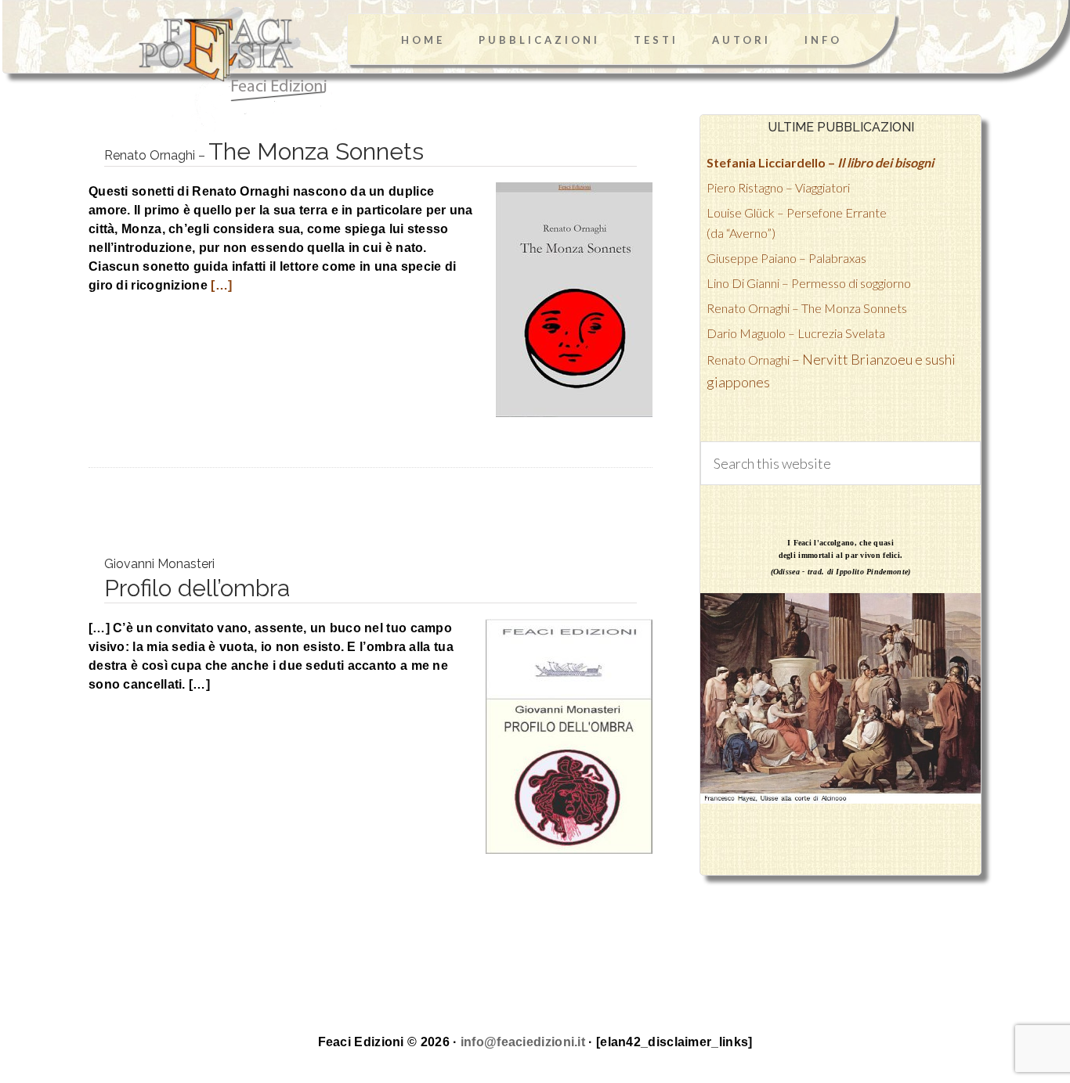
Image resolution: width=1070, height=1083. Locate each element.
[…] (220, 285)
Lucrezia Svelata (796, 333)
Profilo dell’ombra (197, 579)
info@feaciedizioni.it (523, 1042)
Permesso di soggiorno (809, 282)
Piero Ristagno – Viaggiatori (778, 187)
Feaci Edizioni (214, 69)
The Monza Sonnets (264, 151)
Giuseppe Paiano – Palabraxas (786, 257)
